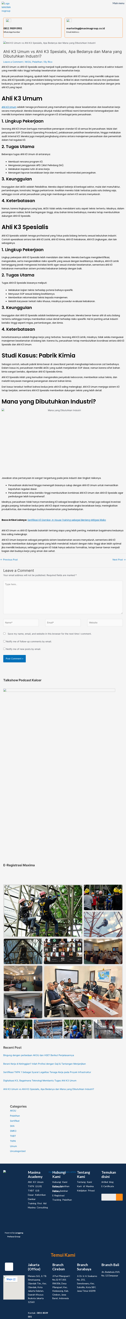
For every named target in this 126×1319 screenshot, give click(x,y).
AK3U (28, 62)
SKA (12, 1126)
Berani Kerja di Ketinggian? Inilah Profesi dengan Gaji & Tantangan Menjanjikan (44, 1063)
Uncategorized (17, 1151)
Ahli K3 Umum (9, 107)
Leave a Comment (13, 62)
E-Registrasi (58, 1195)
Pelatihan (37, 62)
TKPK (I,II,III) (35, 1186)
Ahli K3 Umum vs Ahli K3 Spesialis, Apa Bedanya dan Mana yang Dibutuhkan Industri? (48, 1089)
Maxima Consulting (38, 1207)
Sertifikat (15, 1121)
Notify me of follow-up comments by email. (29, 641)
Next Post (119, 559)
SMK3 (13, 1131)
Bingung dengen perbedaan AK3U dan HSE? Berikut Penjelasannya (38, 1055)
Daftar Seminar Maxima (60, 1191)
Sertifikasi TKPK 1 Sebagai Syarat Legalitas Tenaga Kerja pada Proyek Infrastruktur (47, 1072)
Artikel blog (107, 1182)
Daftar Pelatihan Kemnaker (60, 1186)
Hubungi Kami (59, 1182)
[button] (118, 8)
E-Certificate (107, 1186)
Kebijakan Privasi (86, 1190)
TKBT (13, 1136)
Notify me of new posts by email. (23, 649)
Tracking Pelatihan (62, 1199)
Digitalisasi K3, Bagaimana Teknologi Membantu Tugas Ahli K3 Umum (39, 1080)
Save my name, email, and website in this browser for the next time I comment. (50, 633)
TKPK (13, 1141)
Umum (13, 1146)
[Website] (105, 623)
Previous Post (9, 559)
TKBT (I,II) (33, 1190)
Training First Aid (37, 1203)
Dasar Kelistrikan (37, 1194)
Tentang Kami (84, 1182)
